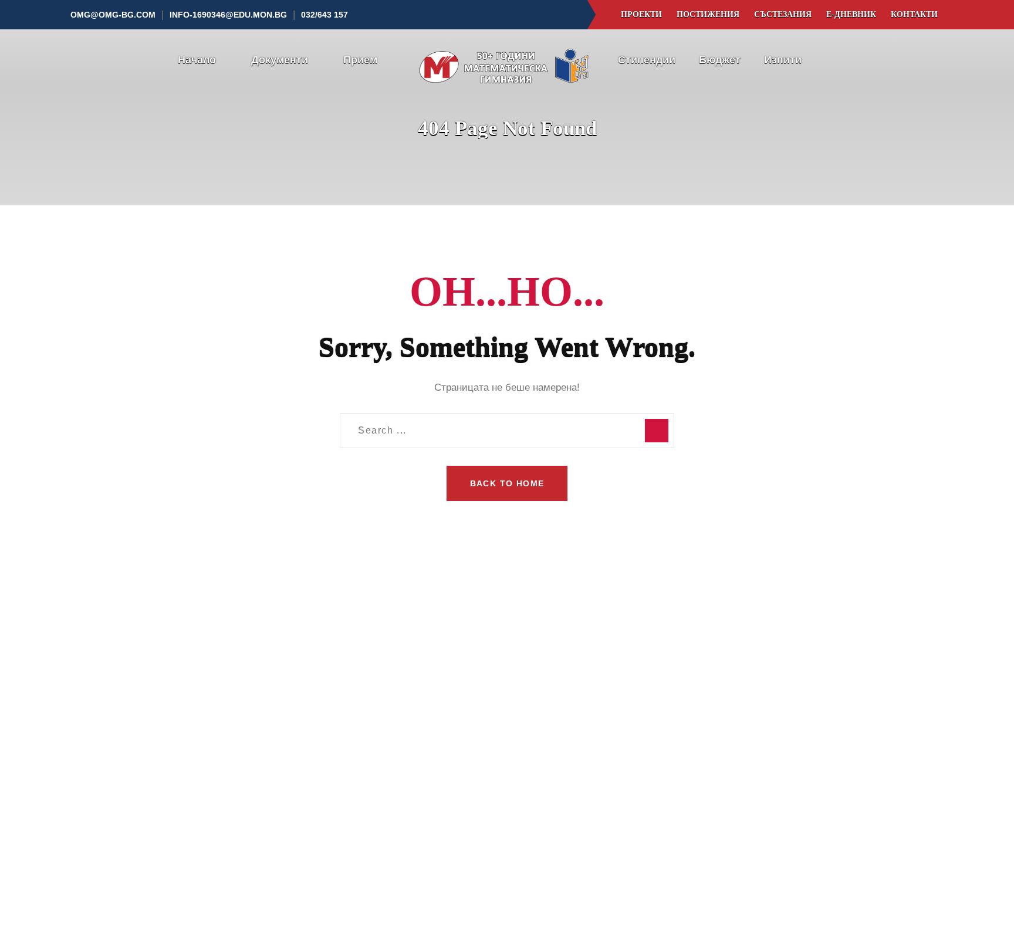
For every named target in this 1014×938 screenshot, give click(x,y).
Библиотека (384, 787)
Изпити (783, 60)
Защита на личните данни (226, 920)
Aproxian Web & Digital (726, 904)
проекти (641, 14)
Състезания (783, 14)
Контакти (914, 14)
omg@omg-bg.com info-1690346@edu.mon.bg (750, 792)
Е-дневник (851, 14)
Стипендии (646, 60)
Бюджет (720, 60)
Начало (197, 60)
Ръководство (387, 811)
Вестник (551, 787)
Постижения (708, 14)
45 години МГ (388, 764)
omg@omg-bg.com (113, 14)
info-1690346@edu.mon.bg (228, 14)
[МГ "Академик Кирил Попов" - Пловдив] (507, 60)
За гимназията (390, 717)
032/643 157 (718, 761)
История (376, 740)
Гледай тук (210, 775)
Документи (279, 60)
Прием (360, 60)
